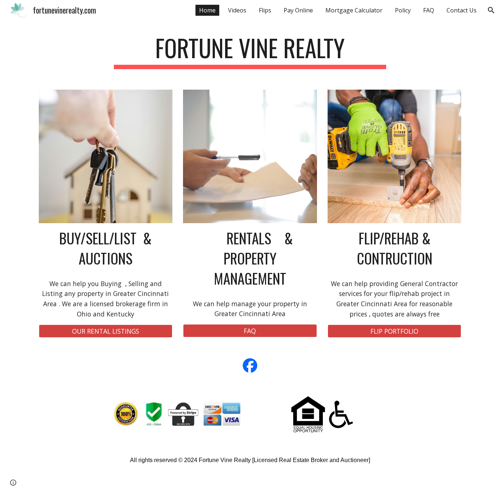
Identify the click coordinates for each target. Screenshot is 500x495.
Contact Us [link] (462, 10)
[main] (250, 51)
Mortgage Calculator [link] (354, 10)
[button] (491, 10)
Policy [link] (403, 10)
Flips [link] (265, 10)
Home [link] (207, 10)
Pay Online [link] (298, 10)
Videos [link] (237, 10)
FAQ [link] (428, 10)
